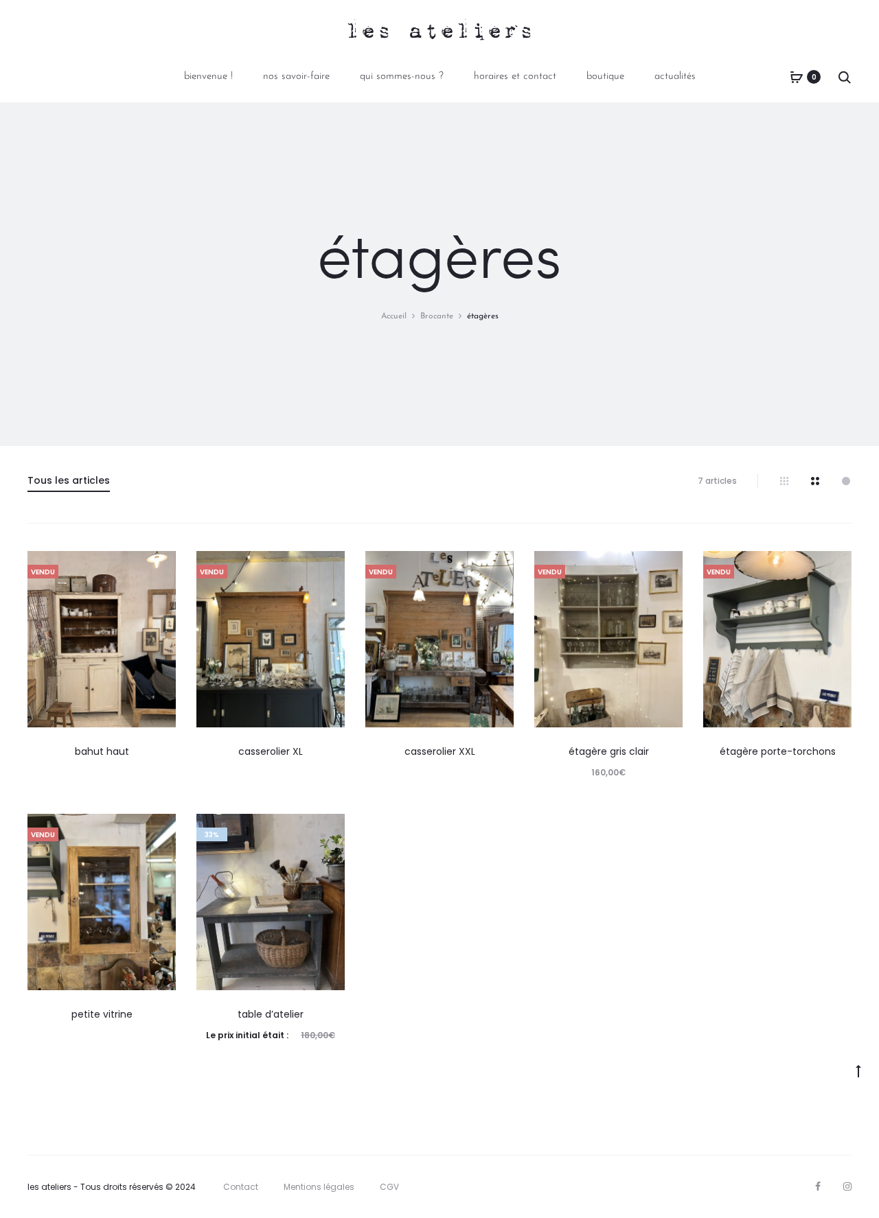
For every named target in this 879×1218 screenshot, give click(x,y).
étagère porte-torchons (778, 751)
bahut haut (102, 751)
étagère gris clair (609, 751)
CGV (389, 1187)
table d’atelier (271, 1014)
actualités (675, 76)
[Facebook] (818, 1186)
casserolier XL (270, 751)
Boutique (605, 76)
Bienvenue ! (208, 76)
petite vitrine (102, 1014)
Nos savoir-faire (296, 76)
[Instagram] (847, 1186)
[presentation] (35, 639)
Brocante (436, 316)
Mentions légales (319, 1187)
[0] (796, 77)
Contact (240, 1187)
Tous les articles (68, 480)
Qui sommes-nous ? (402, 76)
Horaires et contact (515, 76)
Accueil (394, 316)
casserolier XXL (439, 751)
